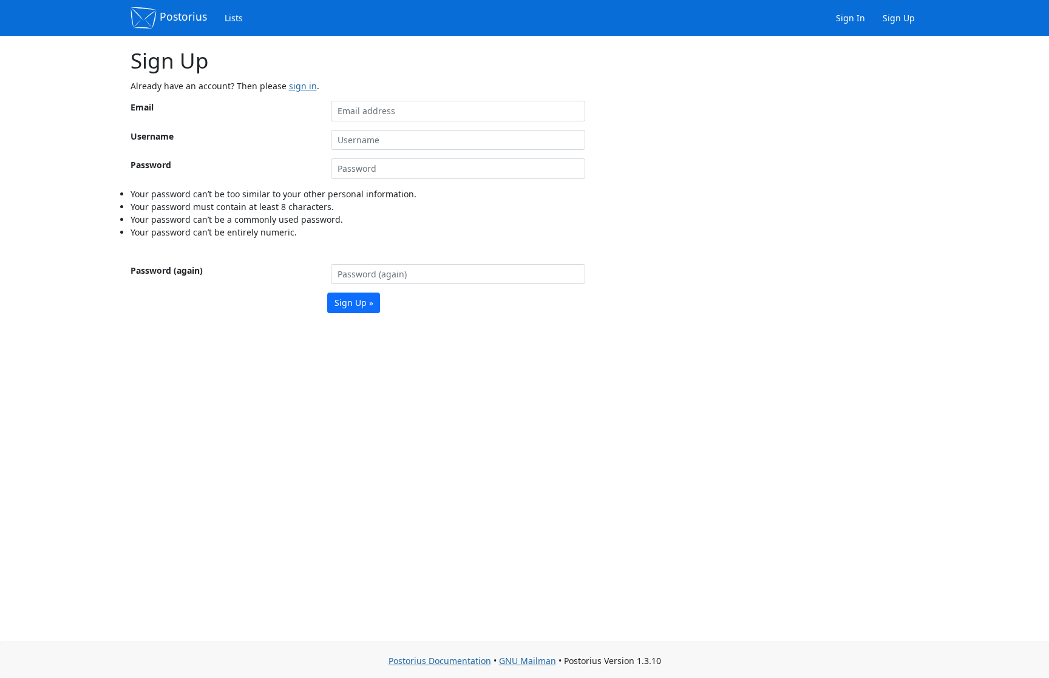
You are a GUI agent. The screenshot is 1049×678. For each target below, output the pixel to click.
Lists (232, 18)
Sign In (849, 18)
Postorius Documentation (440, 660)
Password (151, 165)
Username (152, 136)
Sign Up (897, 18)
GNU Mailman (527, 660)
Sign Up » (353, 302)
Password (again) (167, 270)
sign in (303, 86)
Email (142, 107)
